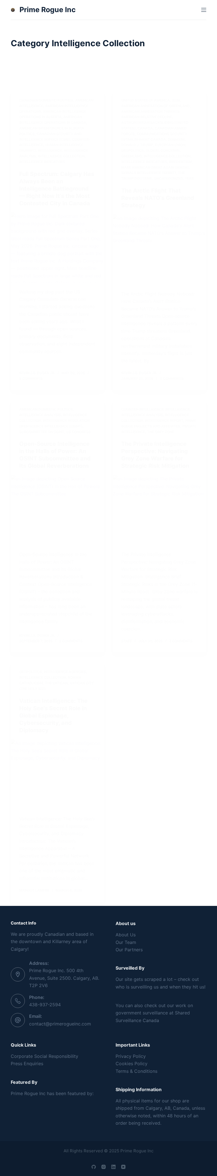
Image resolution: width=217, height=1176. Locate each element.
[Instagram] (103, 1167)
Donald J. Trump (137, 145)
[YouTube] (123, 1167)
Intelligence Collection (61, 156)
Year (189, 178)
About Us (126, 934)
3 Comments (71, 641)
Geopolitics (132, 150)
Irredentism (180, 162)
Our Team (126, 942)
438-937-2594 (45, 1004)
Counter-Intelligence (142, 409)
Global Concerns (163, 150)
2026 (176, 100)
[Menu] (203, 9)
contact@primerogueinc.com (60, 1024)
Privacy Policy (131, 1056)
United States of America (145, 100)
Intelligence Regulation (66, 420)
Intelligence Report (164, 420)
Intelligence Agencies (65, 672)
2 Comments (180, 641)
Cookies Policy (131, 1063)
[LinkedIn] (113, 1167)
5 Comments (171, 378)
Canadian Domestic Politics (46, 100)
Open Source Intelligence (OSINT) (51, 426)
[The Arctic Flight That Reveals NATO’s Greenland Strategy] (159, 249)
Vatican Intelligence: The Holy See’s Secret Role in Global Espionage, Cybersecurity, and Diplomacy (53, 716)
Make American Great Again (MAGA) (155, 167)
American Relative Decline (146, 117)
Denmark (176, 139)
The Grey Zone (160, 432)
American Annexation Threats (150, 111)
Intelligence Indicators (42, 162)
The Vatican (56, 683)
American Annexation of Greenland (155, 106)
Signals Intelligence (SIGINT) (148, 173)
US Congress (78, 432)
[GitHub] (94, 1167)
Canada (145, 128)
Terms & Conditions (136, 1071)
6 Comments (31, 378)
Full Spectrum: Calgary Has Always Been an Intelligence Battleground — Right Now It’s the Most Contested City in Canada (56, 189)
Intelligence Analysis (40, 415)
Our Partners (129, 949)
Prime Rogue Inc (47, 9)
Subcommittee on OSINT (41, 432)
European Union (170, 145)
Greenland (131, 156)
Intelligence (50, 150)
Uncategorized (168, 178)
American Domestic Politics (46, 409)
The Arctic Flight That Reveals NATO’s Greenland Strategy (157, 198)
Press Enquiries (27, 1063)
